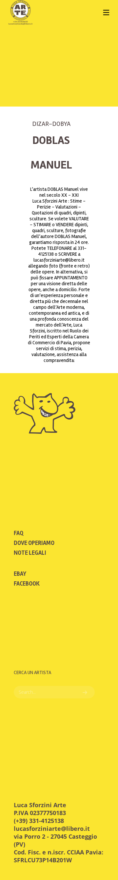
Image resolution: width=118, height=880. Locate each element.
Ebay (20, 573)
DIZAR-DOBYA (51, 124)
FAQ (18, 533)
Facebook (27, 583)
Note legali (30, 552)
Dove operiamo (34, 543)
